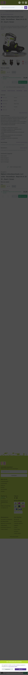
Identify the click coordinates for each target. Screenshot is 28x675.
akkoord (20, 669)
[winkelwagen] (26, 2)
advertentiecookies (13, 666)
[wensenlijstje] (23, 2)
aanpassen (7, 669)
